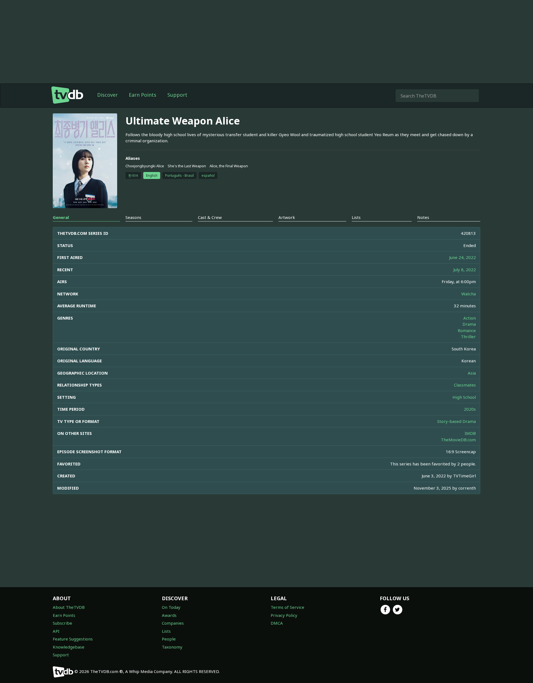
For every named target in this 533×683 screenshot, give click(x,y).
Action (469, 318)
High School (464, 397)
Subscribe (62, 623)
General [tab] (61, 217)
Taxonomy (172, 647)
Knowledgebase (68, 647)
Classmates (465, 385)
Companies (173, 623)
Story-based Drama (456, 421)
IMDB (470, 433)
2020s (470, 409)
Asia (472, 373)
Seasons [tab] (133, 217)
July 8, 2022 (464, 269)
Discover (107, 94)
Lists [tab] (356, 217)
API (56, 631)
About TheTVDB (69, 607)
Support (177, 94)
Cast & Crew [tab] (210, 217)
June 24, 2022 (462, 257)
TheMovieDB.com (458, 439)
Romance (467, 330)
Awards (169, 615)
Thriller (468, 336)
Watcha (468, 293)
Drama (469, 324)
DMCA (277, 623)
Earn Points (142, 94)
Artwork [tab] (286, 217)
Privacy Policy (284, 615)
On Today (171, 607)
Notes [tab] (423, 217)
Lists (166, 631)
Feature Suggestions (73, 639)
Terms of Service (287, 607)
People (169, 639)
